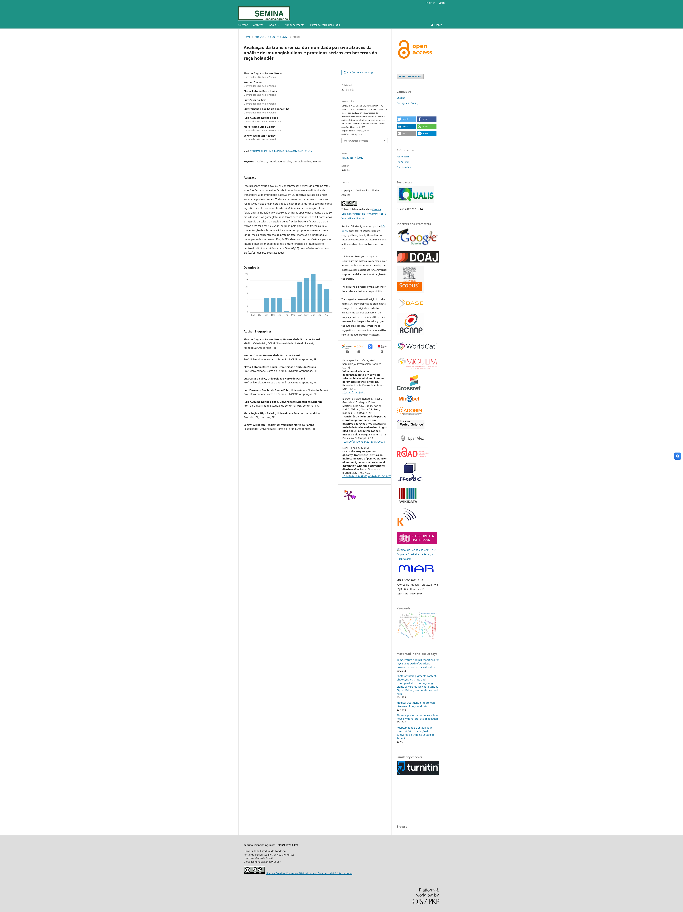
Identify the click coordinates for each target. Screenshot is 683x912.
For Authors (403, 161)
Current (243, 25)
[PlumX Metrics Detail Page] (348, 495)
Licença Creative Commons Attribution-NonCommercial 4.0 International (309, 873)
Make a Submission (410, 76)
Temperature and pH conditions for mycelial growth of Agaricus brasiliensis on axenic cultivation (418, 663)
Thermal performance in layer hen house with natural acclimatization (417, 716)
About (273, 25)
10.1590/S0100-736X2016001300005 (363, 441)
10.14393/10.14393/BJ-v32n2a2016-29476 (366, 476)
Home (247, 36)
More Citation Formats (356, 140)
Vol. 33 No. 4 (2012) (278, 36)
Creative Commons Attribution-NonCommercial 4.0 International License (364, 214)
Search (437, 25)
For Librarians (404, 167)
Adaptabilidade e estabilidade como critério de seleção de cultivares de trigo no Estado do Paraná (416, 733)
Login (442, 2)
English (401, 97)
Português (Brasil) (407, 103)
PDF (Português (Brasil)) (359, 72)
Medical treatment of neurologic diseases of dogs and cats (416, 704)
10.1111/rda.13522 (353, 392)
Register (430, 2)
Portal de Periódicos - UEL (325, 25)
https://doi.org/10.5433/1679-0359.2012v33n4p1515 (281, 150)
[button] (406, 119)
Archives (258, 25)
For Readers (403, 156)
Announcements (294, 25)
